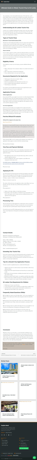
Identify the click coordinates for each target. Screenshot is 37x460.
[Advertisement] (18, 321)
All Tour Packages (4, 440)
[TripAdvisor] (2, 435)
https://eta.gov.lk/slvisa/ (7, 122)
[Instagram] (6, 435)
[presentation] (9, 368)
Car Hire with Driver (5, 442)
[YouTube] (9, 435)
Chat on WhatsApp (24, 448)
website (23, 344)
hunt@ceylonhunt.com (24, 445)
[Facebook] (4, 435)
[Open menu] (35, 1)
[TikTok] (11, 435)
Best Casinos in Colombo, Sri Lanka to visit (28, 354)
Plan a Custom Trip (5, 445)
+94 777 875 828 (23, 443)
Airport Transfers (4, 443)
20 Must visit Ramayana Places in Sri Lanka (8, 354)
